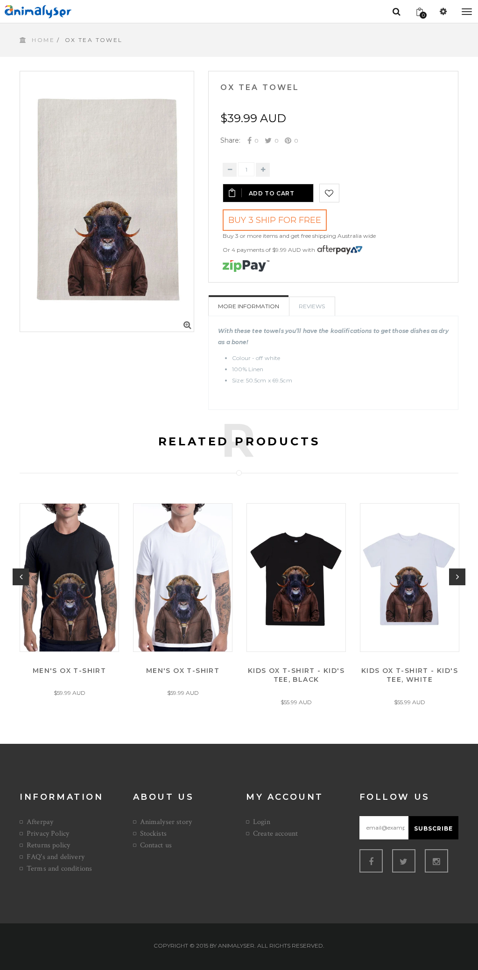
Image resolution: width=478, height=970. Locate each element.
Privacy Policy (48, 833)
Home (43, 39)
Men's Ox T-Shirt (69, 670)
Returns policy (48, 845)
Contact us (156, 845)
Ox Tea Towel (259, 87)
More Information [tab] (248, 306)
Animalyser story (166, 822)
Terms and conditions (59, 868)
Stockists (153, 833)
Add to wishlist (329, 193)
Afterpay (40, 822)
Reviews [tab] (312, 306)
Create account (275, 833)
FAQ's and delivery (55, 857)
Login (261, 822)
